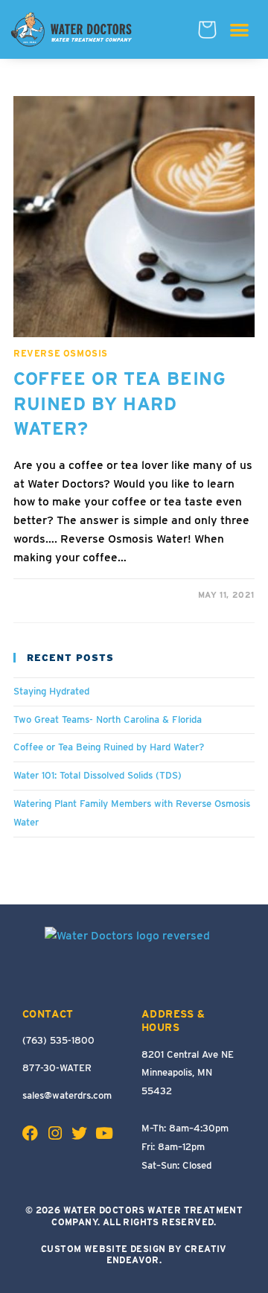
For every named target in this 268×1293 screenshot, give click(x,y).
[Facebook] (30, 1133)
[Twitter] (79, 1133)
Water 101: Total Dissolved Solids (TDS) (97, 775)
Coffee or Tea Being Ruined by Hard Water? (119, 403)
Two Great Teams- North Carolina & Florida (107, 719)
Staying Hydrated (51, 691)
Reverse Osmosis (60, 353)
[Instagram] (55, 1133)
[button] (239, 29)
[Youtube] (104, 1133)
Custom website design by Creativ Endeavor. (134, 1254)
